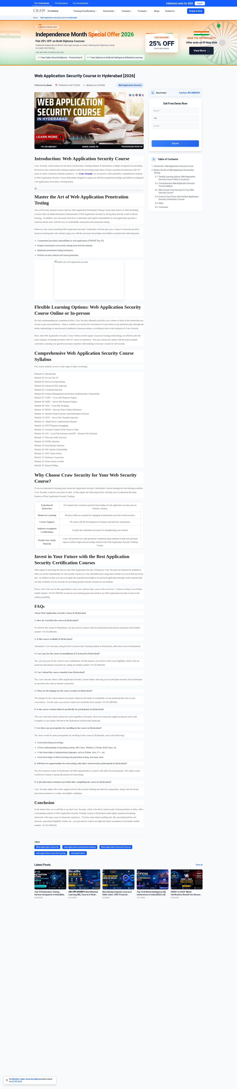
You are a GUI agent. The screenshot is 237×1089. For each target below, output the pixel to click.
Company (126, 11)
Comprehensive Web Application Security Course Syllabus (177, 184)
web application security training (50, 853)
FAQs (161, 203)
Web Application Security (130, 85)
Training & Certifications (84, 11)
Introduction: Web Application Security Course (173, 166)
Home (35, 18)
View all (199, 865)
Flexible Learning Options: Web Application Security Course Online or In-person (177, 178)
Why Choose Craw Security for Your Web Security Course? (176, 191)
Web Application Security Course (116, 847)
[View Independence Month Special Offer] (118, 43)
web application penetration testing (80, 847)
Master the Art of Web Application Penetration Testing (174, 171)
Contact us (170, 11)
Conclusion (163, 207)
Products (142, 11)
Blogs (157, 11)
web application (78, 853)
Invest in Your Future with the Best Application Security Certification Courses (179, 197)
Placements (108, 11)
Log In (200, 3)
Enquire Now (195, 11)
